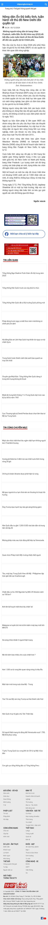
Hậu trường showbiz (32, 816)
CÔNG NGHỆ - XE (32, 861)
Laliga (28, 831)
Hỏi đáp (5, 819)
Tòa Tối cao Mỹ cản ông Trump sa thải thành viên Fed (22, 699)
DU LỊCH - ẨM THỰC (10, 844)
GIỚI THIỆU (7, 876)
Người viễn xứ (7, 870)
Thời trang (29, 819)
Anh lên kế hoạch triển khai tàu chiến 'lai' (17, 607)
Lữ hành (6, 853)
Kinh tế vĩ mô (30, 793)
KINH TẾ (29, 791)
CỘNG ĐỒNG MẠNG (10, 828)
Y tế (4, 805)
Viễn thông (29, 870)
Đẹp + (27, 850)
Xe (27, 873)
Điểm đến (6, 847)
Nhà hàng (6, 859)
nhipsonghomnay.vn (25, 4)
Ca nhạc (28, 813)
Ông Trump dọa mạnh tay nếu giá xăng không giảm (22, 507)
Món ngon (6, 856)
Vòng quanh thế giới (10, 864)
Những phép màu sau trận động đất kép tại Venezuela (23, 540)
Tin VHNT (29, 822)
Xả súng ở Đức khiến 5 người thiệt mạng (17, 640)
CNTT (27, 867)
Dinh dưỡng (29, 856)
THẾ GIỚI (6, 861)
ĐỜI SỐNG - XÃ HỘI (10, 791)
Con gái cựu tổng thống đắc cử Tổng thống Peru (20, 766)
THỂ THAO (30, 828)
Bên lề (28, 839)
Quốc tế (28, 836)
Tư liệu (5, 867)
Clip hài (5, 834)
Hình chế (6, 836)
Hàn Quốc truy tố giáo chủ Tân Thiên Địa (17, 714)
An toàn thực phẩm (32, 847)
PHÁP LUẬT (7, 811)
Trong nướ (29, 834)
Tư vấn (28, 859)
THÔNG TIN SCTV (10, 878)
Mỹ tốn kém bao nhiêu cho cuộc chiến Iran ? (19, 655)
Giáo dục (6, 796)
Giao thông (7, 799)
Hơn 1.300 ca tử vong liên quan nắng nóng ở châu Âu (22, 670)
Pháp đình (6, 816)
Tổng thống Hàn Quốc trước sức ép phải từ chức (20, 288)
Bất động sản (30, 808)
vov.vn (42, 201)
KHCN (28, 864)
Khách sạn (7, 850)
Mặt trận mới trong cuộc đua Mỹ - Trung (17, 684)
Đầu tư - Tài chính (31, 805)
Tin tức (5, 813)
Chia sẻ (5, 831)
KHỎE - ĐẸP (30, 844)
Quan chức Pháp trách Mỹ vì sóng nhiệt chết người (21, 555)
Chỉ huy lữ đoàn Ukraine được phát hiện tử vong (20, 474)
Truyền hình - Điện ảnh (33, 825)
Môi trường (7, 802)
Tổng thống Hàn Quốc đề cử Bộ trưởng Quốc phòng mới (23, 303)
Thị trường (29, 802)
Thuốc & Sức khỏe (32, 853)
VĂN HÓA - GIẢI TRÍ (33, 811)
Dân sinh (6, 793)
